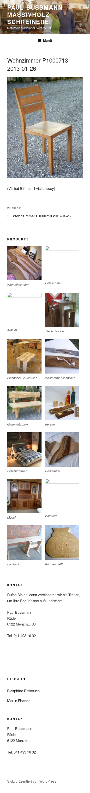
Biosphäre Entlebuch (23, 690)
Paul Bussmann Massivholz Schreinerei (35, 14)
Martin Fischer (18, 700)
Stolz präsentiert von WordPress (31, 781)
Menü (47, 40)
